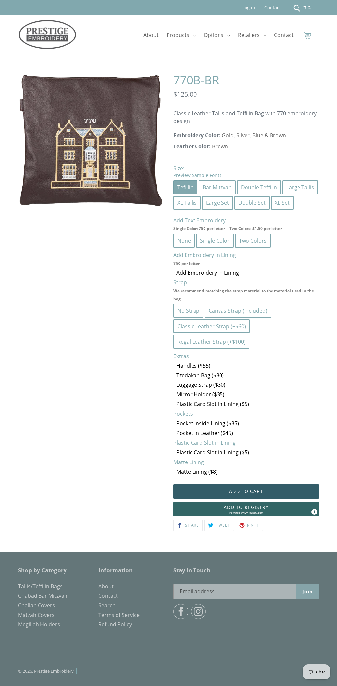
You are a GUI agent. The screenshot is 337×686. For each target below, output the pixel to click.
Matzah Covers (36, 615)
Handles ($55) (193, 365)
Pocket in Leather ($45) (204, 432)
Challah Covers (36, 605)
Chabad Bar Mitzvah (42, 595)
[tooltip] (314, 512)
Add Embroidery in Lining (207, 272)
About (106, 586)
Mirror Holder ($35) (200, 394)
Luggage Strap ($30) (200, 384)
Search (107, 605)
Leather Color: (192, 146)
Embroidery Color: (196, 135)
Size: (197, 171)
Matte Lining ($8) (197, 471)
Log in (248, 7)
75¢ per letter (186, 263)
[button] (246, 509)
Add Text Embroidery (227, 224)
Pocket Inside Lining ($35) (207, 423)
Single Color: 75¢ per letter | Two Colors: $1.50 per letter (227, 228)
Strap (243, 290)
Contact (272, 7)
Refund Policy (115, 624)
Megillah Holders (39, 624)
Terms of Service (119, 615)
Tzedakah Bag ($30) (200, 375)
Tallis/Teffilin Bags (40, 586)
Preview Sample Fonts (197, 175)
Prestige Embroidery (54, 671)
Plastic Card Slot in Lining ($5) (212, 404)
